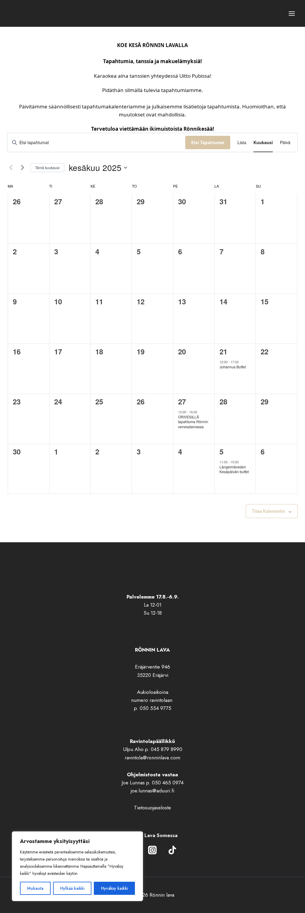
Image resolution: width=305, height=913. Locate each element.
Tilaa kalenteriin (268, 511)
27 (182, 401)
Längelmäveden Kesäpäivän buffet (234, 469)
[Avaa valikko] (291, 13)
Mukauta (35, 888)
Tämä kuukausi (47, 167)
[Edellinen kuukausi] (10, 167)
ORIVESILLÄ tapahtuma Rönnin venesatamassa (193, 421)
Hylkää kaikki (72, 888)
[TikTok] (172, 850)
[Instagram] (152, 850)
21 (223, 351)
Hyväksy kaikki (114, 888)
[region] (77, 866)
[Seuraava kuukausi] (22, 167)
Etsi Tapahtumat (207, 142)
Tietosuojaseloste (152, 807)
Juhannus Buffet (233, 366)
